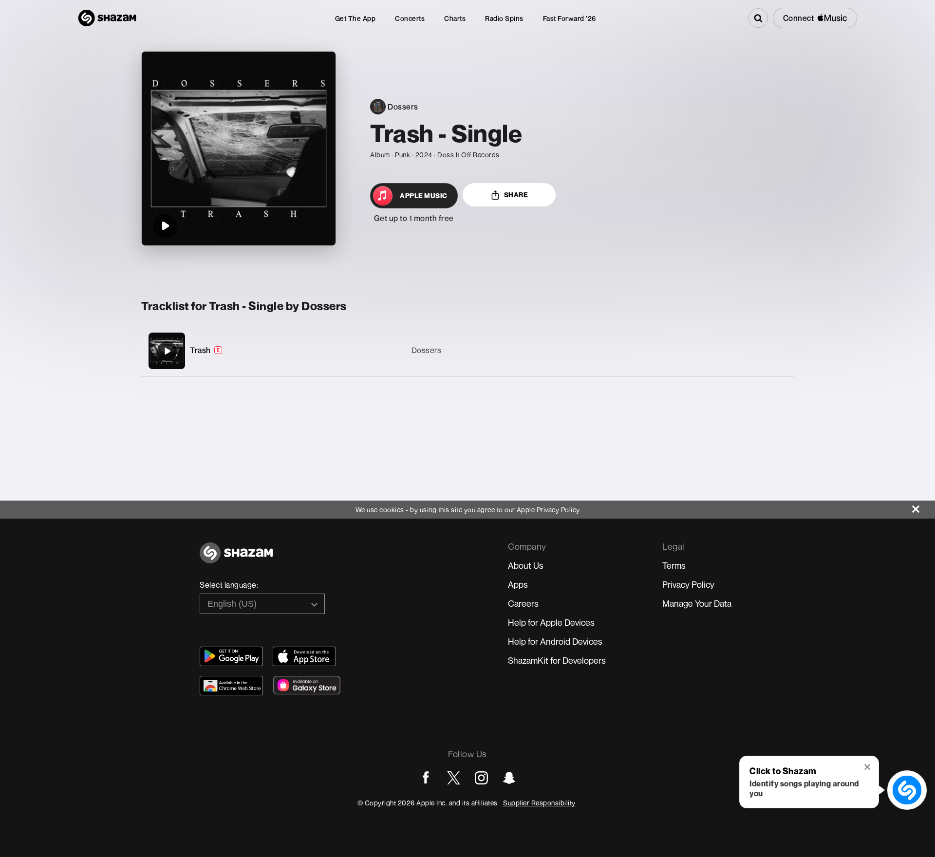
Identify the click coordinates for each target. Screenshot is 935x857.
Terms (674, 565)
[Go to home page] (236, 558)
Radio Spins (504, 18)
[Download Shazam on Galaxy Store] (307, 685)
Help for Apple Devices (551, 622)
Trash (200, 350)
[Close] (923, 506)
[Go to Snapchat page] (509, 777)
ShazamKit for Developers (557, 660)
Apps (518, 584)
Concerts (410, 18)
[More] (740, 351)
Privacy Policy (688, 584)
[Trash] (467, 350)
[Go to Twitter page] (453, 777)
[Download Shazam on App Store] (304, 656)
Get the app (355, 18)
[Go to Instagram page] (481, 777)
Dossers (426, 350)
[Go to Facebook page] (425, 777)
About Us (525, 565)
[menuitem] (355, 18)
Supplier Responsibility (539, 803)
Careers (523, 603)
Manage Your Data (696, 603)
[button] (868, 768)
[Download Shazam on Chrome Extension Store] (231, 685)
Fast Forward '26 (569, 18)
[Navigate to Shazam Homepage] (107, 18)
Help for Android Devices (555, 641)
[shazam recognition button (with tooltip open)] (907, 790)
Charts (455, 18)
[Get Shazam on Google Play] (231, 656)
